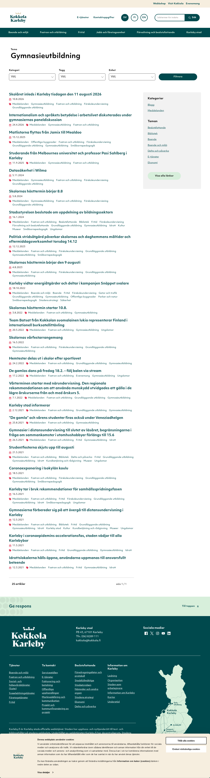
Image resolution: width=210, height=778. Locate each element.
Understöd (114, 702)
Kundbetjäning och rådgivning (63, 461)
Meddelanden (20, 104)
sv (125, 18)
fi (135, 18)
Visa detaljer (43, 772)
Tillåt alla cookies (186, 740)
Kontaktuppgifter (103, 17)
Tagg (62, 70)
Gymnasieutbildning (42, 104)
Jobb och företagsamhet (110, 32)
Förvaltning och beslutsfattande (156, 32)
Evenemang (193, 4)
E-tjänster (83, 17)
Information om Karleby (121, 693)
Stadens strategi (48, 300)
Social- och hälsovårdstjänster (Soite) (19, 685)
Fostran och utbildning (53, 32)
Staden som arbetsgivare (115, 687)
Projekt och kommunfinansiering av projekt (55, 709)
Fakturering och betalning (51, 683)
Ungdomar (56, 229)
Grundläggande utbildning (27, 108)
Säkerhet (65, 300)
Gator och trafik (108, 293)
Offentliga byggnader (43, 142)
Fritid (81, 32)
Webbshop (159, 4)
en (145, 18)
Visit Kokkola (176, 4)
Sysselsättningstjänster (22, 693)
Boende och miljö (18, 32)
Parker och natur (108, 297)
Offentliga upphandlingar (50, 691)
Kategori (14, 70)
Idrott (112, 226)
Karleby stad (194, 32)
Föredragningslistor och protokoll (88, 674)
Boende (57, 293)
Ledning (112, 676)
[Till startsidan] (18, 18)
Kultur (121, 226)
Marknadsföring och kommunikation (53, 699)
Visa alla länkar (164, 176)
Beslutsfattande (68, 222)
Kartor (111, 697)
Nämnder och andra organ (86, 691)
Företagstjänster (18, 698)
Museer (16, 229)
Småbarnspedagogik (83, 146)
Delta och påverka (81, 457)
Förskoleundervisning (96, 104)
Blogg (151, 105)
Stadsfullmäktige (84, 681)
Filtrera (178, 77)
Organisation (115, 680)
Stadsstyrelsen (83, 685)
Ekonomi (153, 163)
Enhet (112, 70)
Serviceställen (50, 673)
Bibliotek (84, 222)
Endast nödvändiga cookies (186, 749)
